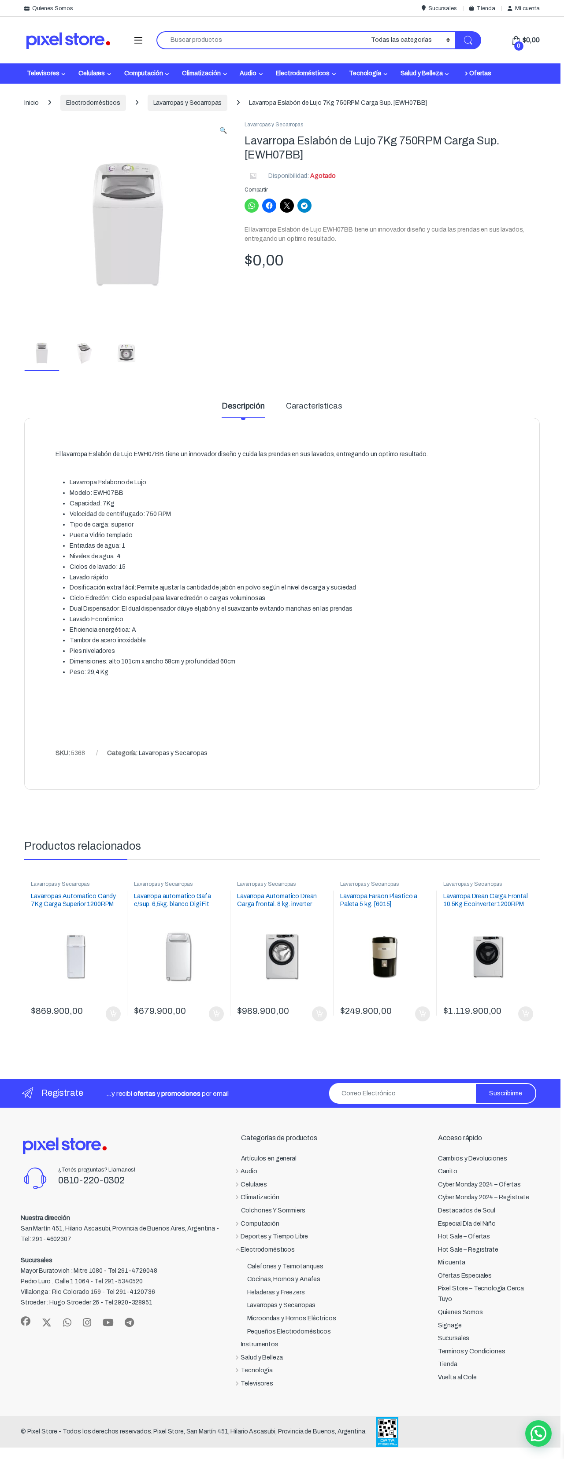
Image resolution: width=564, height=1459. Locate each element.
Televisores (43, 73)
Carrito (447, 1171)
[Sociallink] (25, 1321)
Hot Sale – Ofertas (464, 1236)
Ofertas (480, 73)
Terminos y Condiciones (471, 1351)
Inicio (31, 102)
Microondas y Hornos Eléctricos (291, 1318)
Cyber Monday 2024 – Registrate (483, 1197)
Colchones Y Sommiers (273, 1210)
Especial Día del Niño (467, 1223)
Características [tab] (314, 406)
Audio (248, 73)
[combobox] (261, 40)
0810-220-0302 (91, 1180)
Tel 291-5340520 (118, 1281)
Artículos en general (269, 1158)
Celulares (91, 73)
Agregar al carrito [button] (109, 1013)
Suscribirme (505, 1093)
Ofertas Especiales (465, 1275)
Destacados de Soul (466, 1210)
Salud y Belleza (422, 73)
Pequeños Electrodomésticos (289, 1331)
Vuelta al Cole (457, 1377)
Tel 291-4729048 (132, 1270)
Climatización (201, 73)
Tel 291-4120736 (130, 1292)
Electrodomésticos (303, 73)
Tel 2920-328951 (128, 1302)
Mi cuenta (527, 8)
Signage (450, 1325)
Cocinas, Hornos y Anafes (284, 1279)
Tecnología (365, 73)
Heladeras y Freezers (276, 1292)
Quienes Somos (52, 8)
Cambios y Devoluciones (472, 1158)
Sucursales (442, 8)
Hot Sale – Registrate (468, 1249)
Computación (143, 73)
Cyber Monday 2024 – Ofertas (479, 1184)
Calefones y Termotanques (285, 1266)
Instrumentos (259, 1344)
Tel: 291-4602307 (46, 1239)
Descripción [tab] (243, 406)
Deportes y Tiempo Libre (274, 1236)
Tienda (486, 8)
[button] (223, 130)
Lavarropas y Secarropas (187, 102)
